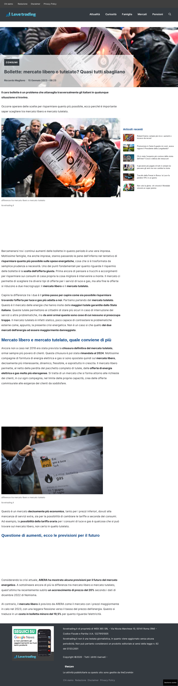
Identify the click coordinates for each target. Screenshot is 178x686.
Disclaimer (35, 4)
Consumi (12, 62)
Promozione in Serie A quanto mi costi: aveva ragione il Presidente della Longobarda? (155, 147)
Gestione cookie (170, 683)
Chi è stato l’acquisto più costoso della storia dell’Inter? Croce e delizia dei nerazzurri (155, 157)
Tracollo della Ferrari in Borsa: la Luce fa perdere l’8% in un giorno (153, 176)
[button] (170, 14)
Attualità (95, 14)
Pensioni (157, 14)
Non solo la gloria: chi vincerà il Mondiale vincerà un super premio (153, 187)
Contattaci (113, 657)
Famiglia (127, 14)
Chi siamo (8, 4)
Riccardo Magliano (14, 80)
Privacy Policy (50, 4)
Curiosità (110, 14)
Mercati (142, 14)
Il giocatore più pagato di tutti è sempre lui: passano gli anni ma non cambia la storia (154, 167)
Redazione (22, 4)
